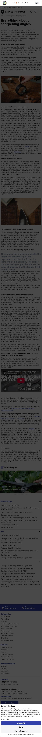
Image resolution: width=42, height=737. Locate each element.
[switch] (37, 3)
